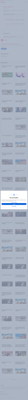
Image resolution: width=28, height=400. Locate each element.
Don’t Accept (14, 206)
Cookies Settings (14, 202)
